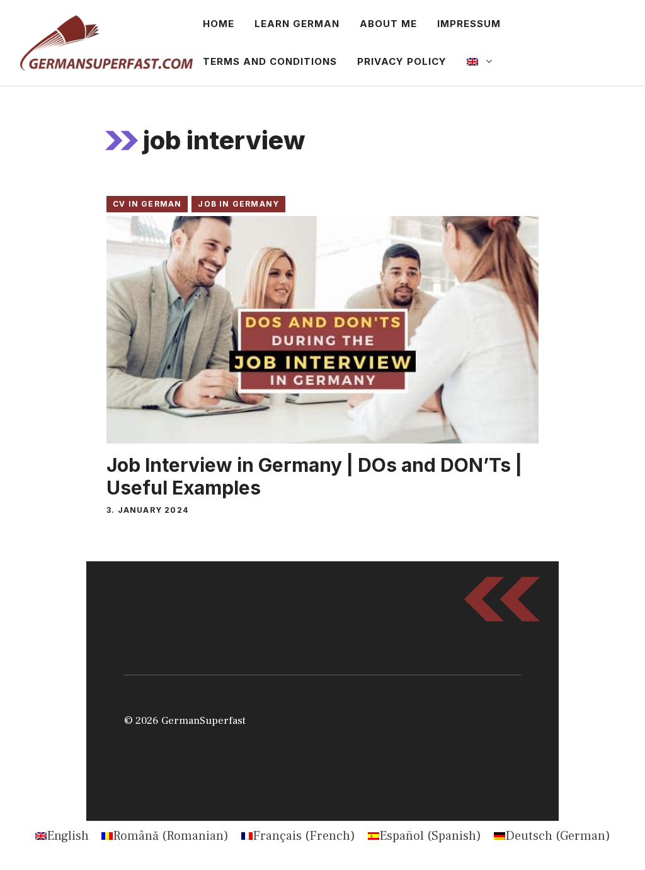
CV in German (147, 204)
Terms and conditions (270, 61)
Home (218, 24)
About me (388, 24)
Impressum (469, 24)
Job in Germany (238, 204)
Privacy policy (402, 61)
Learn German (297, 24)
